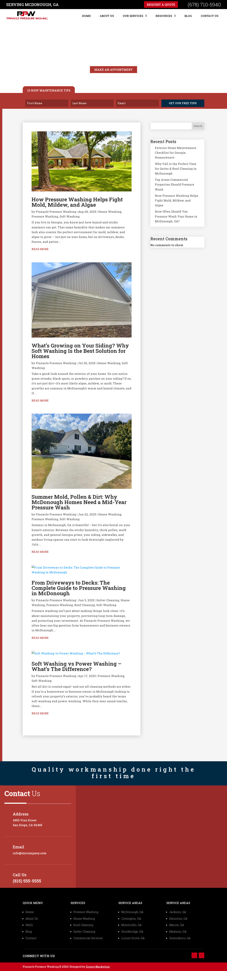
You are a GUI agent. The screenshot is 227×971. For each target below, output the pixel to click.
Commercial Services (88, 938)
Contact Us (209, 16)
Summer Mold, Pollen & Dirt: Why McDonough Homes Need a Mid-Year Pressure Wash (79, 502)
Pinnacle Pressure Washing (56, 211)
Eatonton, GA (178, 918)
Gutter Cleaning (107, 600)
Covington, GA (131, 918)
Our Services (133, 16)
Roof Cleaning (84, 605)
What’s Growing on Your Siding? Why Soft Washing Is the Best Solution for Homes (80, 351)
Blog (188, 16)
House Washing (109, 211)
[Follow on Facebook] (194, 955)
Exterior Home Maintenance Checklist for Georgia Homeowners (175, 152)
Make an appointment (113, 69)
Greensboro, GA (180, 938)
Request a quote (161, 4)
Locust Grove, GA (133, 938)
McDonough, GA (132, 912)
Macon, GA (176, 925)
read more (40, 249)
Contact (31, 938)
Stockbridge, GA (132, 931)
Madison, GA (178, 931)
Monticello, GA (131, 925)
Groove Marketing (98, 966)
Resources (164, 16)
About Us (107, 16)
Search (198, 126)
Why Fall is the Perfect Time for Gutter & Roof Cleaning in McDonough (175, 168)
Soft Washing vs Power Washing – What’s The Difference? (76, 666)
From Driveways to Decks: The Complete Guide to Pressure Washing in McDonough (79, 588)
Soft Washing (70, 216)
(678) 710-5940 (204, 4)
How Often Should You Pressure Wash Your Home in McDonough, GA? (176, 216)
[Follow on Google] (201, 955)
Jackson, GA (177, 912)
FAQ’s (29, 925)
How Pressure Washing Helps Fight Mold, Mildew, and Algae (77, 202)
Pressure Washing (45, 216)
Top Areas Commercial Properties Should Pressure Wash (174, 184)
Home (86, 16)
